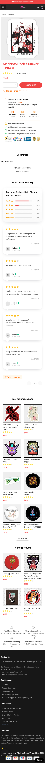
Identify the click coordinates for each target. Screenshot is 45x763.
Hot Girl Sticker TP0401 (11, 608)
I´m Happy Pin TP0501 (11, 574)
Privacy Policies (7, 691)
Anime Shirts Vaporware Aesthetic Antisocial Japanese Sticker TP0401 (33, 576)
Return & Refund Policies (10, 715)
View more (22, 538)
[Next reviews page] (40, 383)
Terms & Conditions (8, 688)
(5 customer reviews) (20, 73)
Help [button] (40, 760)
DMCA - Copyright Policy (10, 694)
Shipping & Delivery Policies (11, 708)
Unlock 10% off (5, 753)
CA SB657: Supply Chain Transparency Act (17, 698)
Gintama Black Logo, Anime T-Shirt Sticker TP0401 (10, 427)
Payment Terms (7, 712)
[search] (38, 7)
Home (3, 14)
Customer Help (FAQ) (9, 721)
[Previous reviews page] (29, 383)
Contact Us (6, 718)
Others (11, 14)
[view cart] (41, 7)
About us (5, 685)
